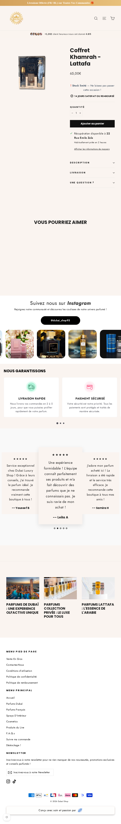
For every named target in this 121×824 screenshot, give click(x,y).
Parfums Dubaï (14, 704)
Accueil (10, 698)
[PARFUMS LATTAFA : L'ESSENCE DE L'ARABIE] (98, 588)
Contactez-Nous (15, 665)
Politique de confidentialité (21, 676)
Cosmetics (12, 721)
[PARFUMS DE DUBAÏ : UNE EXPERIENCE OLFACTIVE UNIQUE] (22, 588)
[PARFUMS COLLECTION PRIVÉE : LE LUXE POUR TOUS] (60, 588)
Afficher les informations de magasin (92, 149)
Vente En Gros (14, 659)
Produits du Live (15, 727)
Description (80, 162)
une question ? (82, 182)
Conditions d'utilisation (19, 671)
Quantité (77, 107)
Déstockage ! (13, 745)
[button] (57, 423)
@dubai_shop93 (60, 320)
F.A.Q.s (10, 733)
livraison (78, 172)
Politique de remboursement (22, 683)
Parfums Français (15, 709)
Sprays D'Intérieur (16, 715)
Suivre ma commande (18, 739)
